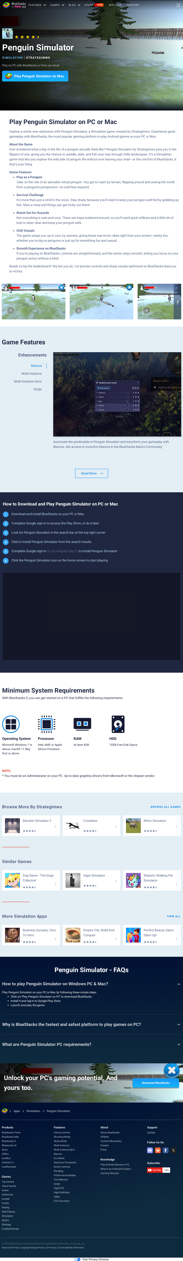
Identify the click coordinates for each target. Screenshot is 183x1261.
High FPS (59, 1188)
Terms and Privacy (11, 1247)
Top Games (8, 1181)
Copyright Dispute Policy (33, 1247)
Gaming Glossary (109, 1173)
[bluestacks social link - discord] (150, 1150)
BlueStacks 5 (9, 1141)
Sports (5, 1220)
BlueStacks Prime (11, 1132)
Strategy (6, 1224)
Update (151, 1132)
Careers (104, 1145)
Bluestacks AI (9, 1145)
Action (5, 1190)
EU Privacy (51, 1247)
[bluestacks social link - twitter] (173, 1150)
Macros (58, 1153)
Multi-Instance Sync (64, 1149)
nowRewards (9, 1166)
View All (174, 916)
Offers (5, 1153)
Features (34, 5)
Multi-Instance (61, 1145)
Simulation (12, 57)
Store (93, 5)
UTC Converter (61, 1201)
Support (133, 5)
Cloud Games (9, 1186)
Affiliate (115, 5)
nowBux (6, 1158)
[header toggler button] (178, 5)
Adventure (7, 1194)
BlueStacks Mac (10, 1136)
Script (57, 1183)
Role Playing (8, 1211)
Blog (72, 5)
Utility (57, 1196)
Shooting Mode (62, 1136)
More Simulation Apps (24, 916)
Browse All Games (166, 806)
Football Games (10, 1228)
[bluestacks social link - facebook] (166, 1150)
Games (55, 5)
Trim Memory (61, 1179)
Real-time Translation (65, 1162)
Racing (5, 1207)
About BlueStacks (110, 1132)
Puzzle (5, 1203)
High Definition (62, 1192)
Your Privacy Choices (95, 1259)
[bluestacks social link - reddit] (158, 1150)
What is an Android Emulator (115, 1168)
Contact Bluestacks (110, 1141)
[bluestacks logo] (14, 5)
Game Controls (62, 1132)
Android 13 (8, 1162)
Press (103, 1149)
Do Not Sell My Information (71, 1247)
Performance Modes (65, 1175)
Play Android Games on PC (114, 1164)
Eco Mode (59, 1158)
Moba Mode (60, 1141)
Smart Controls (62, 1166)
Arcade (5, 1198)
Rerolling (58, 1171)
